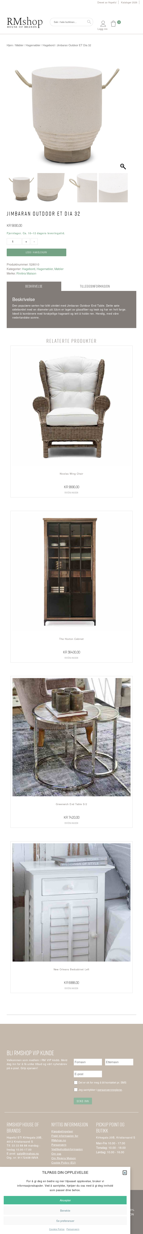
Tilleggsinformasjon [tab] (95, 286)
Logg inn (103, 29)
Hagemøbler (33, 45)
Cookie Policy (57, 1229)
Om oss (56, 1153)
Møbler (19, 45)
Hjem (10, 45)
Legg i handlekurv (36, 252)
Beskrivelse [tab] (34, 286)
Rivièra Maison (26, 273)
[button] (125, 1172)
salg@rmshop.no (28, 1153)
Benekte (65, 1210)
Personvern (72, 1229)
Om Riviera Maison (63, 1158)
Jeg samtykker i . (100, 1090)
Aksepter (65, 1200)
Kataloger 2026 (129, 2)
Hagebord (49, 45)
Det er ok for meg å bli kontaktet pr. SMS (102, 1082)
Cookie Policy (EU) (63, 1162)
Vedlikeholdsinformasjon (67, 1149)
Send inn (83, 1101)
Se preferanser (65, 1221)
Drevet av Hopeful (106, 2)
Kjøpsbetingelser (62, 1131)
